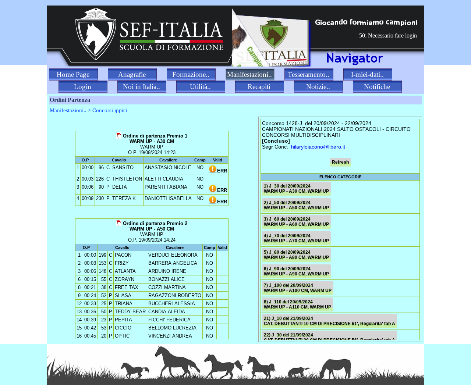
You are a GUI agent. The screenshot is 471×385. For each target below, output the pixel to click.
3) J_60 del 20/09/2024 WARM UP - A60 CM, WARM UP (296, 222)
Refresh (340, 162)
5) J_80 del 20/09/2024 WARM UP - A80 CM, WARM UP (296, 255)
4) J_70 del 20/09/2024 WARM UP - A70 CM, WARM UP (296, 238)
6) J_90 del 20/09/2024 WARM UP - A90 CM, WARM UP (296, 271)
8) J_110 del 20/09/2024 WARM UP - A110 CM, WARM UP (297, 304)
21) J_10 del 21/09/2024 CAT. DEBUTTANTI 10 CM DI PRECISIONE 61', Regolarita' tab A (329, 321)
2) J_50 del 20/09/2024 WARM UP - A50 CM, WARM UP (296, 205)
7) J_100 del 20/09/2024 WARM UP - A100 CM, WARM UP (298, 288)
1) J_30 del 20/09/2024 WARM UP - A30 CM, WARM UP (296, 188)
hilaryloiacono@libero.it (318, 147)
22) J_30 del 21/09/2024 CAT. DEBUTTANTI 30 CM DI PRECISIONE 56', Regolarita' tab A (329, 337)
